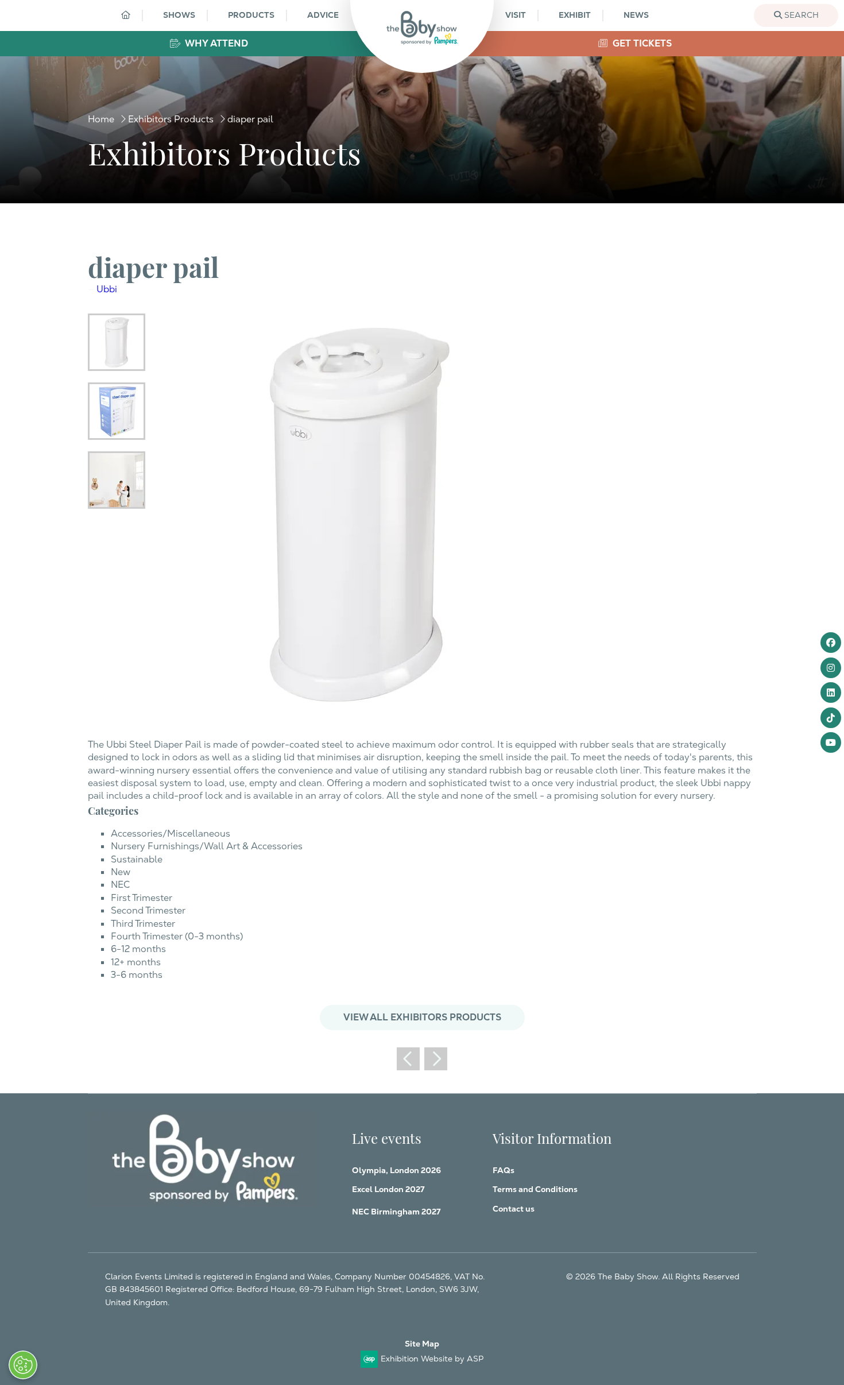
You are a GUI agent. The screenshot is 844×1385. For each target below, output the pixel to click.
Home (101, 119)
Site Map (422, 1343)
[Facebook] (830, 642)
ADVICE (323, 15)
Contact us (514, 1209)
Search (800, 15)
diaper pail (250, 119)
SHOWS (179, 15)
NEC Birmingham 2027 (396, 1211)
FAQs (503, 1170)
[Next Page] (435, 1058)
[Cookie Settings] (23, 1365)
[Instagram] (830, 667)
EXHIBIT (575, 15)
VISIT (515, 15)
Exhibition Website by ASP (432, 1358)
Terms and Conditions (535, 1189)
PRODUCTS (251, 15)
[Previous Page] (408, 1058)
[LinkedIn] (830, 692)
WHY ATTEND (215, 43)
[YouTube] (830, 742)
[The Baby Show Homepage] (422, 28)
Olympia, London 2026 (396, 1170)
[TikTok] (830, 717)
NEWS (636, 15)
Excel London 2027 (388, 1189)
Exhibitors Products (171, 119)
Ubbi (106, 289)
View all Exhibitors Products (422, 1017)
